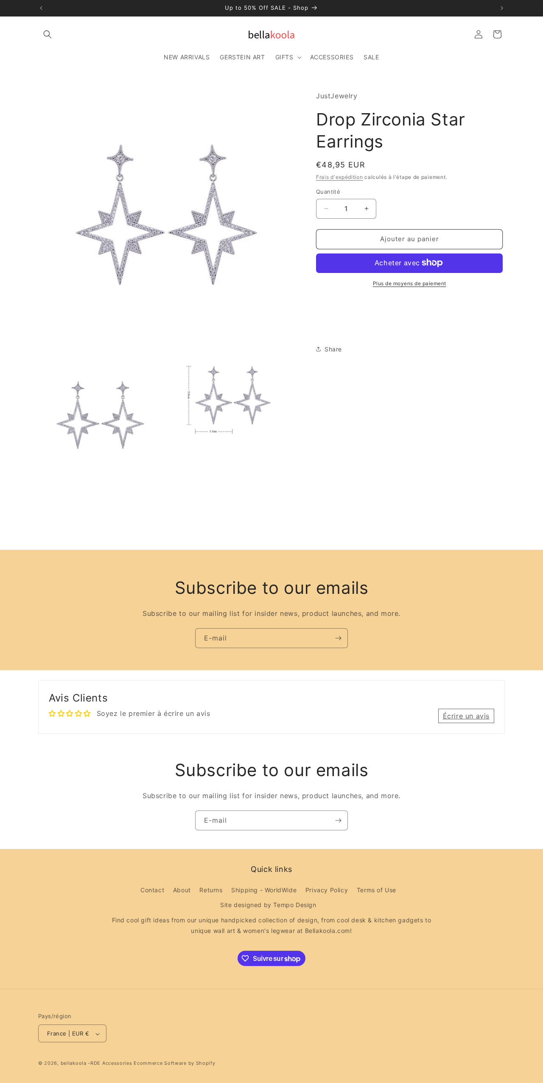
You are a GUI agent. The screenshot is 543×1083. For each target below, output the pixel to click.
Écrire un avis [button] (466, 716)
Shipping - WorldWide (264, 890)
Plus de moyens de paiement (409, 283)
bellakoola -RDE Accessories (96, 1063)
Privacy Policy (326, 890)
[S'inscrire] (338, 638)
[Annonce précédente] (41, 8)
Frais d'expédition (339, 176)
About (182, 890)
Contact (152, 890)
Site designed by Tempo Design (268, 905)
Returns (210, 890)
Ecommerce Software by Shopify (174, 1063)
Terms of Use (376, 890)
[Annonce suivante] (502, 8)
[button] (47, 34)
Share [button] (333, 348)
